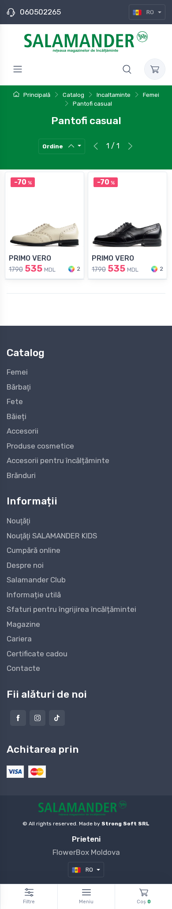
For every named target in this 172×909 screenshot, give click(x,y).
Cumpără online (33, 550)
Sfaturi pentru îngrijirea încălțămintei (71, 609)
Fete (15, 401)
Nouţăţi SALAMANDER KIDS (52, 535)
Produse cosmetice (40, 446)
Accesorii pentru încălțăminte (58, 460)
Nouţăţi (18, 520)
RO (150, 12)
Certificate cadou (37, 653)
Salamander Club (36, 579)
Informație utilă (34, 594)
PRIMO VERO (30, 258)
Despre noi (25, 565)
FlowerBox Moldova (86, 852)
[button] (127, 69)
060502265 (40, 11)
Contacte (23, 668)
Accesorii (22, 431)
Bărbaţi (19, 387)
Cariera (19, 638)
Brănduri (21, 475)
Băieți (16, 416)
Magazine (23, 624)
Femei (17, 372)
